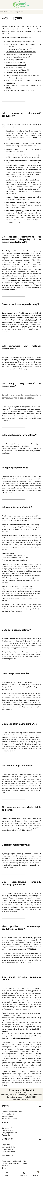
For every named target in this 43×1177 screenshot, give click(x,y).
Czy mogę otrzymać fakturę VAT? (18, 70)
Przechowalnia (7, 1149)
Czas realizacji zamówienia (12, 1112)
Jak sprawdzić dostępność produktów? (20, 41)
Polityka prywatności (9, 1133)
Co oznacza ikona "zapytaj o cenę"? (19, 49)
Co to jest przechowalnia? (15, 67)
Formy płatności (8, 1114)
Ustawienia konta (8, 1151)
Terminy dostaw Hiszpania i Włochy (15, 1161)
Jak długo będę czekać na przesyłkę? (19, 54)
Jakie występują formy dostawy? (18, 57)
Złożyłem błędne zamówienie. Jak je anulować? (23, 75)
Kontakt (5, 1166)
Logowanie (6, 1145)
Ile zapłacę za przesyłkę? (15, 59)
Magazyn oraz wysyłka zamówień (14, 1163)
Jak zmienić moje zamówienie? (17, 73)
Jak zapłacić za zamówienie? (16, 62)
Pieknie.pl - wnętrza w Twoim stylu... (14, 12)
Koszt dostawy (7, 1116)
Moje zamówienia (8, 1147)
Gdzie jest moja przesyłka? (15, 78)
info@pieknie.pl (31, 320)
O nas (4, 1168)
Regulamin (6, 1135)
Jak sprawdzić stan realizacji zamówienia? (21, 52)
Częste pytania (7, 1130)
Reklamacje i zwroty (9, 1118)
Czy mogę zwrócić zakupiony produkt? (20, 90)
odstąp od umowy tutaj (21, 1038)
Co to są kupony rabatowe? (16, 65)
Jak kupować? (7, 1128)
